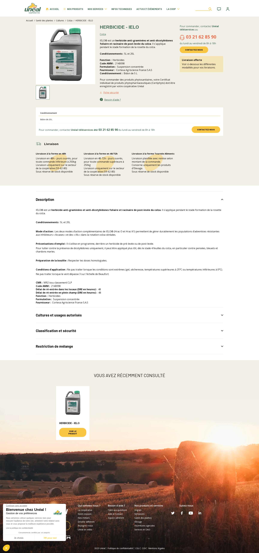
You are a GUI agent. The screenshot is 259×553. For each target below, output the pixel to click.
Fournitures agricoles (144, 525)
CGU (137, 548)
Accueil (54, 9)
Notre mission (85, 514)
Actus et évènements (149, 9)
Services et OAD (142, 529)
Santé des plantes (44, 20)
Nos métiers (84, 517)
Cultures (60, 20)
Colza (69, 20)
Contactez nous (194, 50)
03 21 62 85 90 (201, 37)
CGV (144, 548)
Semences (139, 514)
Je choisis (18, 538)
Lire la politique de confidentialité (19, 528)
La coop (171, 9)
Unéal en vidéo (85, 529)
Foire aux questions (117, 510)
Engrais (137, 510)
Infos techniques (121, 9)
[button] (6, 548)
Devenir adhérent (86, 521)
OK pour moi (50, 538)
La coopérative (85, 510)
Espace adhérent (116, 517)
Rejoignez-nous (85, 525)
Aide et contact (115, 514)
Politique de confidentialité (120, 548)
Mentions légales (156, 548)
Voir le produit (72, 432)
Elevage (138, 521)
